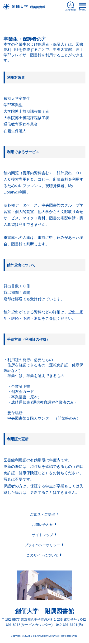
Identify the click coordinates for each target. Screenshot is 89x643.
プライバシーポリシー (42, 545)
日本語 (44, 25)
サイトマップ (42, 535)
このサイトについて (42, 555)
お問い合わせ (42, 524)
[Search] (81, 24)
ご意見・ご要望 (42, 514)
